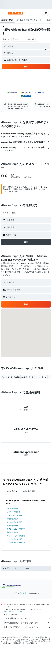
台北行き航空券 (13, 519)
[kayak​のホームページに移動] (15, 13)
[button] (4, 13)
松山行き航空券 (13, 508)
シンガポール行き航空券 (16, 543)
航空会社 (23, 593)
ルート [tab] (5, 213)
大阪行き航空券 (13, 532)
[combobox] (28, 220)
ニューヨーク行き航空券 (16, 536)
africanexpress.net (26, 452)
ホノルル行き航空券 (14, 522)
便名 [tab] (14, 213)
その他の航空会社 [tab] (28, 491)
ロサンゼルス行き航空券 (16, 529)
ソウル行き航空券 (13, 512)
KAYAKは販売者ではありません (17, 618)
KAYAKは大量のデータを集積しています (21, 623)
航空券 (15, 593)
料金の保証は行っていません (13, 611)
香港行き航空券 (13, 525)
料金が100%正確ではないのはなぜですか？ (22, 627)
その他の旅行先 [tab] (11, 491)
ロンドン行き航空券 (14, 539)
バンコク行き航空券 (14, 515)
